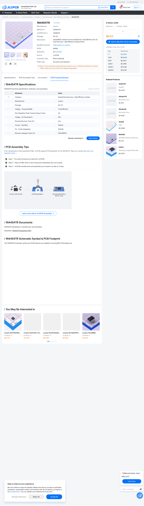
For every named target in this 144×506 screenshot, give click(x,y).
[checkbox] (8, 97)
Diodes (37, 17)
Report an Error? (94, 89)
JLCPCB (5, 17)
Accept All (54, 497)
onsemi (55, 26)
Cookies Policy (15, 492)
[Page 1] (48, 341)
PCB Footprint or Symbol (61, 45)
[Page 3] (55, 341)
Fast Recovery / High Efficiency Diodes (55, 17)
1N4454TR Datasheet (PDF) (21, 231)
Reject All (36, 497)
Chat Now (132, 481)
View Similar (93, 138)
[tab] (10, 77)
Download (58, 52)
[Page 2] (52, 341)
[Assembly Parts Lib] (10, 7)
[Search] (113, 7)
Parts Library (14, 17)
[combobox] (70, 7)
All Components (27, 17)
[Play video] (38, 190)
